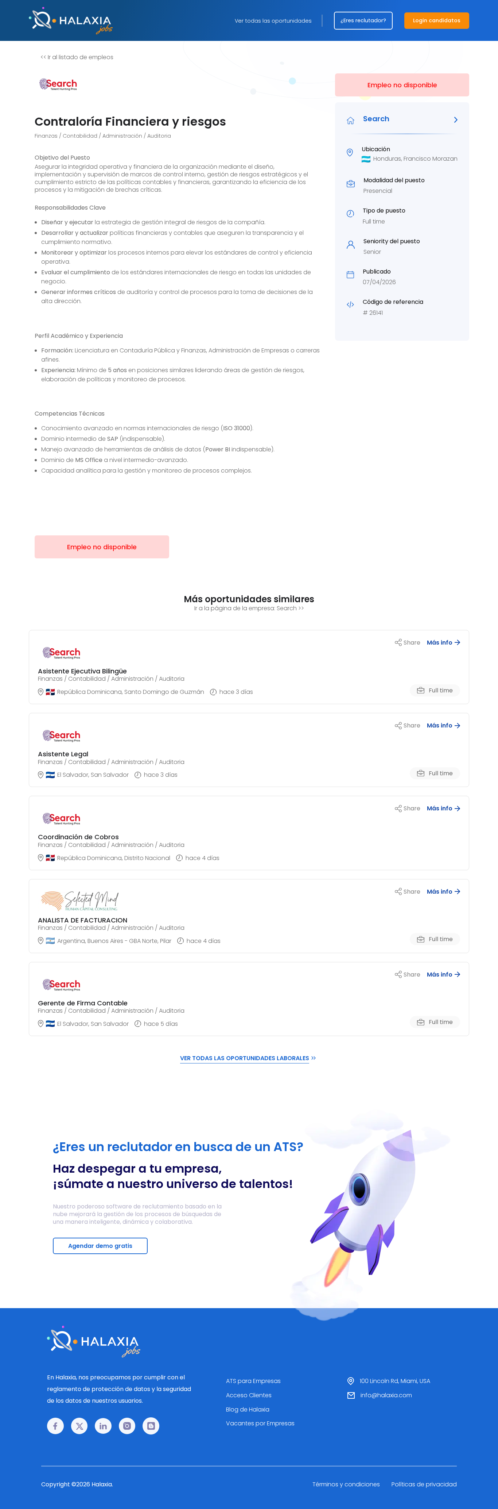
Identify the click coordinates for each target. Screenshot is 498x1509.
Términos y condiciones (346, 1484)
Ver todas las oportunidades (273, 20)
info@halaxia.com (386, 1395)
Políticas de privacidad (424, 1484)
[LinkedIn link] (103, 1426)
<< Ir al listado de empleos (76, 57)
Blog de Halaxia (247, 1409)
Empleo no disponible (402, 84)
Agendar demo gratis (100, 1246)
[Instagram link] (127, 1426)
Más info (439, 642)
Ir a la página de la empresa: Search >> (249, 608)
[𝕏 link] (79, 1426)
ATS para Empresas (253, 1381)
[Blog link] (151, 1425)
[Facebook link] (55, 1426)
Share (412, 642)
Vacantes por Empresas (260, 1423)
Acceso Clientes (249, 1395)
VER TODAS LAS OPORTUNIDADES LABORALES (244, 1058)
